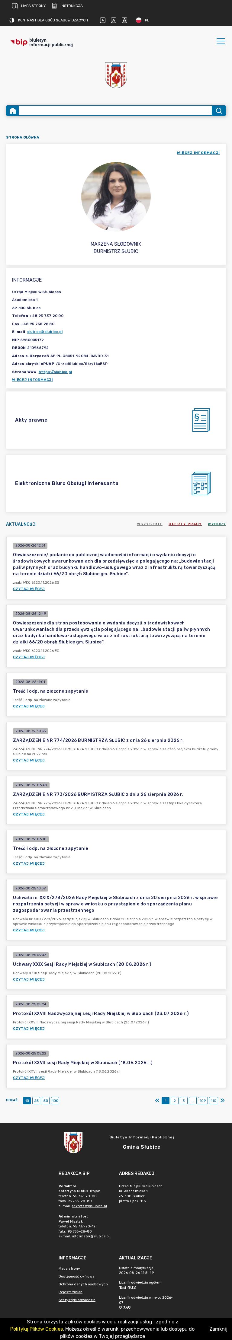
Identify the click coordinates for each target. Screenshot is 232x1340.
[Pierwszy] (157, 1100)
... (193, 1101)
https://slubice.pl (55, 372)
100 (55, 1101)
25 (36, 1101)
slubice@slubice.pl (45, 332)
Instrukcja (72, 6)
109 (203, 1101)
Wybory (217, 524)
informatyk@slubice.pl (91, 1236)
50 (46, 1101)
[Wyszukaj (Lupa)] (218, 110)
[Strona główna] (13, 110)
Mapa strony (33, 6)
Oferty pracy (185, 524)
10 (27, 1101)
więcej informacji (198, 153)
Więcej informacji (32, 380)
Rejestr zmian (70, 1292)
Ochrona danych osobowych (83, 1284)
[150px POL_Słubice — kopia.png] (116, 75)
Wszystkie (150, 524)
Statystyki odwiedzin (77, 1300)
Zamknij (218, 1329)
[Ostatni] (222, 1100)
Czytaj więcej (29, 589)
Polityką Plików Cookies (36, 1329)
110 (213, 1101)
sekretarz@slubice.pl (89, 1206)
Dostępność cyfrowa (77, 1276)
